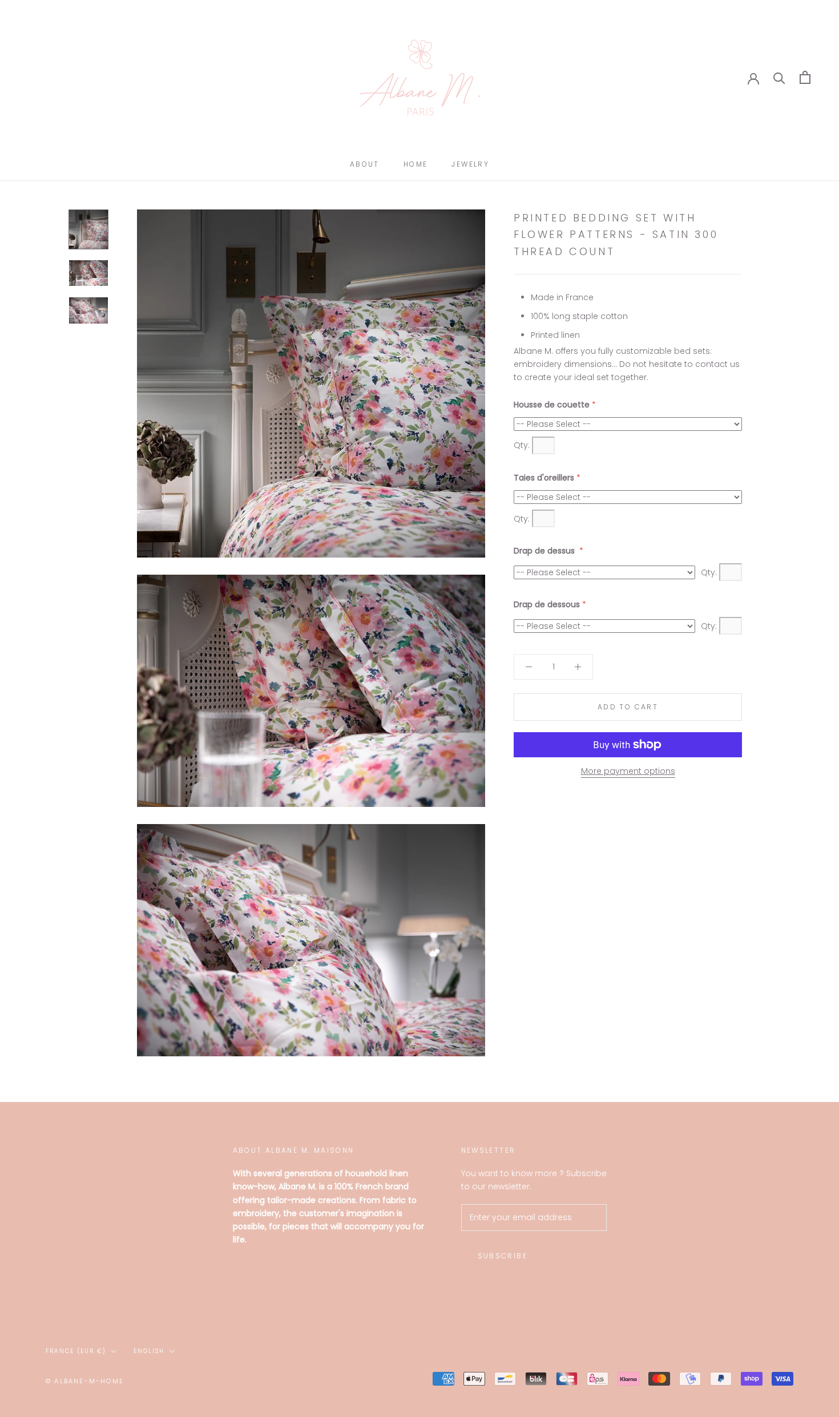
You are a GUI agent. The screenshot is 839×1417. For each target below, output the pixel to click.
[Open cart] (805, 77)
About (365, 164)
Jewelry (470, 164)
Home (416, 164)
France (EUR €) (76, 1351)
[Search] (779, 77)
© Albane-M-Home (85, 1381)
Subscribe (503, 1256)
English (149, 1351)
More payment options (628, 771)
